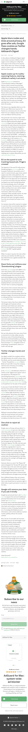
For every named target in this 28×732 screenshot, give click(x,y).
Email (2, 615)
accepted (17, 362)
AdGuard (3, 33)
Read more (14, 705)
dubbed (13, 322)
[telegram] (20, 725)
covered (3, 123)
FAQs (11, 342)
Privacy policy (13, 628)
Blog (8, 33)
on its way (15, 169)
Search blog (4, 29)
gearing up (9, 81)
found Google (10, 445)
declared (3, 249)
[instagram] (5, 725)
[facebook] (8, 725)
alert (23, 315)
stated (3, 392)
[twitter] (12, 725)
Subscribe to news (6, 25)
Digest (17, 562)
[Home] (8, 2)
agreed (9, 269)
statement (8, 370)
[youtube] (16, 725)
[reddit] (23, 725)
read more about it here (8, 155)
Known (17, 376)
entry (2, 299)
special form (12, 500)
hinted (3, 402)
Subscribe (14, 624)
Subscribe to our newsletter (9, 557)
